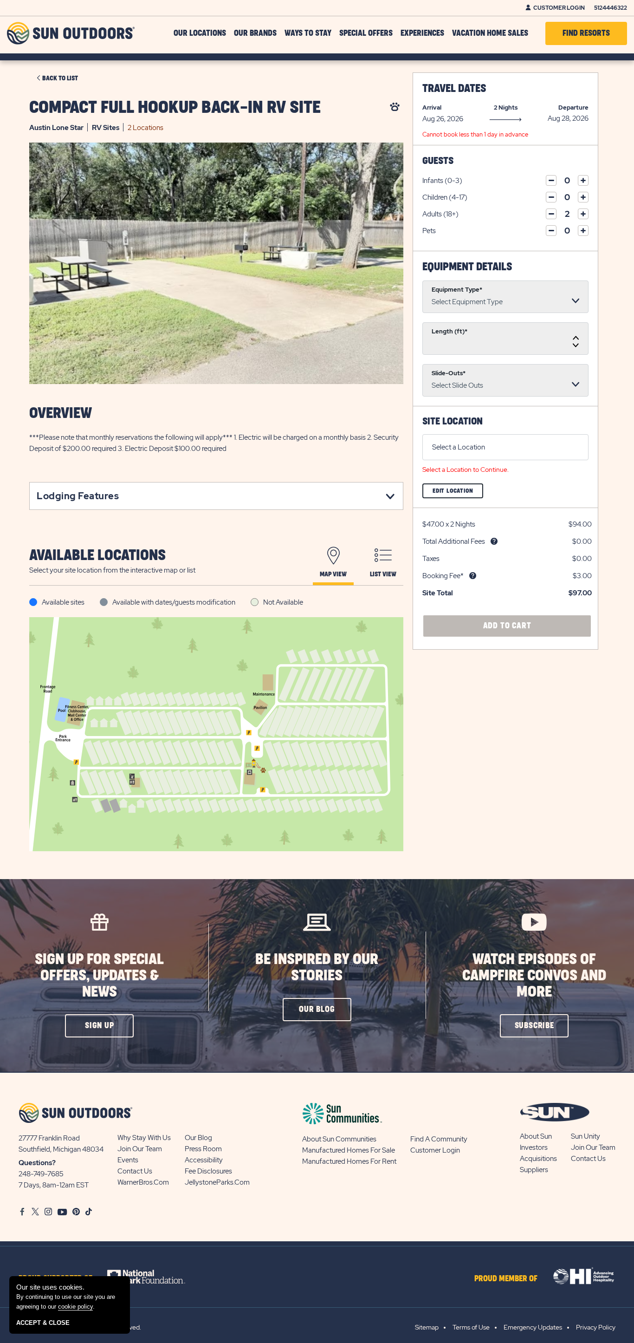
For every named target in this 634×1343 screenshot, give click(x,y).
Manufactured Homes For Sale (348, 1150)
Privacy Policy (595, 1327)
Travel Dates (454, 89)
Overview (60, 413)
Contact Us (134, 1171)
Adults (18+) (440, 214)
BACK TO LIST (60, 78)
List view (383, 574)
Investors (534, 1147)
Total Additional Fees (453, 541)
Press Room (203, 1149)
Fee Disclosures (208, 1171)
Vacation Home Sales (490, 33)
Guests (437, 161)
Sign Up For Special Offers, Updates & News (99, 975)
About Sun (536, 1136)
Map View (333, 574)
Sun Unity (585, 1136)
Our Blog (198, 1137)
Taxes (431, 558)
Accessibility (204, 1160)
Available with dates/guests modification (173, 602)
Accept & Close (43, 1322)
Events (127, 1160)
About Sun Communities (339, 1139)
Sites (105, 127)
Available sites (63, 602)
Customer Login (559, 8)
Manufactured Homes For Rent (349, 1161)
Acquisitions (538, 1158)
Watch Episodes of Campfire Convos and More (534, 975)
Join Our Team (139, 1149)
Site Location (452, 421)
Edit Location (458, 493)
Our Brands (255, 33)
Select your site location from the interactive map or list (112, 570)
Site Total (437, 593)
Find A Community (438, 1139)
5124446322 (610, 8)
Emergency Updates (533, 1327)
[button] (99, 1025)
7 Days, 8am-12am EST (54, 1185)
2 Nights (506, 107)
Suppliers (534, 1169)
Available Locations (97, 555)
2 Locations (145, 127)
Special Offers (366, 33)
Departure (573, 107)
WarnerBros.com (143, 1182)
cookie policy (75, 1306)
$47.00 (433, 524)
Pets (429, 230)
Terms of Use (471, 1327)
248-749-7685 (41, 1174)
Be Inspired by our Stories (316, 967)
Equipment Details (467, 267)
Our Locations (200, 33)
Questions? (37, 1162)
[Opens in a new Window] (154, 1276)
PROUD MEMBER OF (505, 1279)
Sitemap (427, 1327)
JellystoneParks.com (217, 1182)
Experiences (422, 33)
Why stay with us (144, 1137)
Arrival (431, 107)
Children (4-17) (444, 197)
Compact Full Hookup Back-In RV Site (175, 107)
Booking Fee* (443, 575)
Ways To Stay (308, 33)
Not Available (283, 602)
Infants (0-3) (442, 180)
